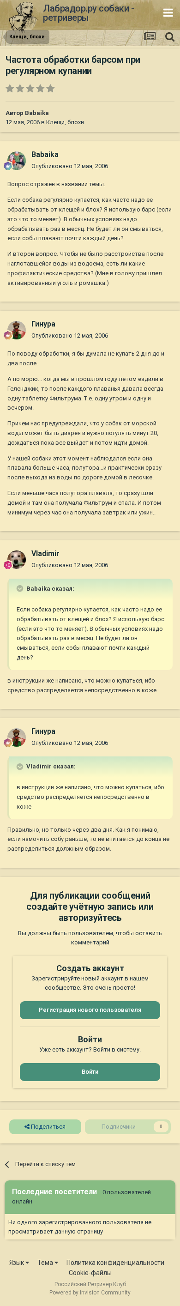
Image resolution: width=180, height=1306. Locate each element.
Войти (90, 1071)
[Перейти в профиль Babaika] (16, 160)
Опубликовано (69, 166)
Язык (17, 1262)
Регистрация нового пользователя (90, 1009)
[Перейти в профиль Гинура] (16, 330)
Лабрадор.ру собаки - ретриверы (88, 13)
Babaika (37, 112)
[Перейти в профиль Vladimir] (16, 559)
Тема (45, 1262)
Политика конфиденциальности (115, 1262)
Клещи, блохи (65, 122)
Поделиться (48, 1126)
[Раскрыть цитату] (21, 588)
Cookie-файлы (90, 1272)
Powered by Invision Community (90, 1292)
